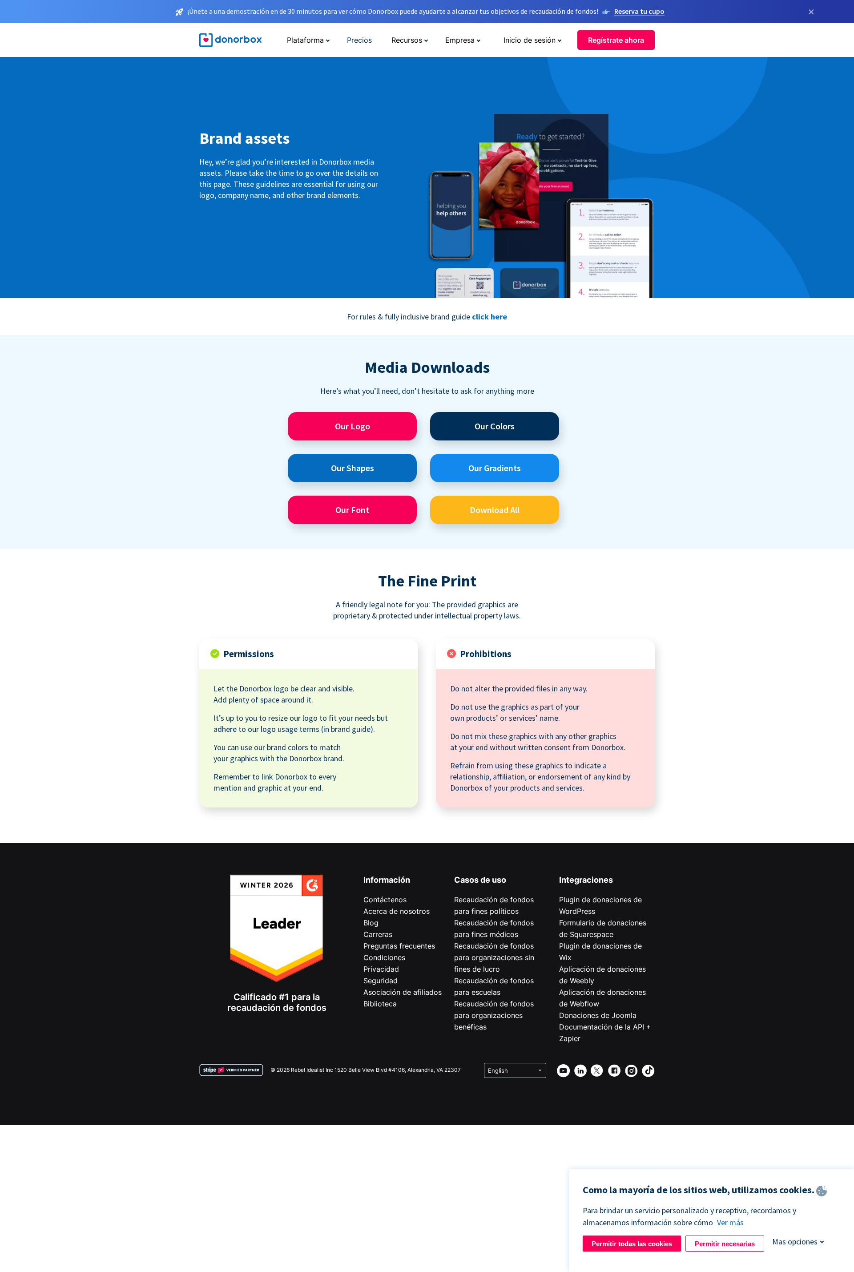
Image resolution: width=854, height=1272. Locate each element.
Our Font (352, 509)
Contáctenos (385, 899)
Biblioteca (380, 1003)
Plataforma (305, 40)
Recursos (406, 40)
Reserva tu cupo (639, 11)
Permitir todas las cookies (632, 1244)
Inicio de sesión (530, 40)
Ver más (730, 1222)
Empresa (460, 40)
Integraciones (586, 879)
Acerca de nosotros (396, 911)
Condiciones (384, 957)
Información (386, 879)
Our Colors (495, 426)
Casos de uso (480, 879)
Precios (359, 40)
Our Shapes (352, 467)
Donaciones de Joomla (597, 1015)
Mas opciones (795, 1241)
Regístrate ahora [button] (616, 40)
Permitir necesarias (725, 1244)
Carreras (377, 934)
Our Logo (352, 426)
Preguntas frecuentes (399, 945)
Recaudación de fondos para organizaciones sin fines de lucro (494, 957)
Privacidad (381, 969)
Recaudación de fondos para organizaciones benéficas (494, 1015)
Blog (371, 922)
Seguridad (380, 980)
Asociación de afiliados (402, 992)
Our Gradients (494, 467)
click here (489, 316)
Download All (495, 509)
